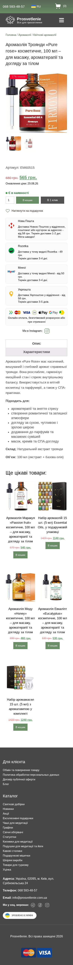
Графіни (8, 827)
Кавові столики (12, 850)
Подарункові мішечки (16, 855)
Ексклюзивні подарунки (18, 818)
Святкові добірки (14, 804)
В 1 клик (52, 200)
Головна (11, 34)
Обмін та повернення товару (21, 770)
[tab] (36, 343)
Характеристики (36, 352)
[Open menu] (61, 20)
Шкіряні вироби (12, 860)
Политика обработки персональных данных (31, 774)
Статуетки (9, 836)
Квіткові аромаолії (44, 34)
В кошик (27, 200)
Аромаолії (24, 34)
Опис (36, 343)
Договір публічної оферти (19, 779)
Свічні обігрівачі (13, 832)
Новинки (8, 808)
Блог (6, 784)
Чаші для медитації (15, 822)
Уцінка (7, 869)
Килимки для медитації (18, 841)
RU (39, 6)
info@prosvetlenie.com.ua (29, 897)
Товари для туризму (16, 864)
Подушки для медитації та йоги (23, 846)
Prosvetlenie (29, 19)
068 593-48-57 (14, 6)
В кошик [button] (20, 554)
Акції (6, 813)
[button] (24, 210)
